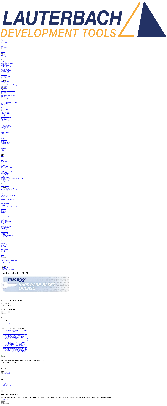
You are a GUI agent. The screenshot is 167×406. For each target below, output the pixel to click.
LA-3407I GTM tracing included (10, 323)
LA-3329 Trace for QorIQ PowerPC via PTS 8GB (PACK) (15, 334)
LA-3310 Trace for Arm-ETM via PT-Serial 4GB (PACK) (15, 349)
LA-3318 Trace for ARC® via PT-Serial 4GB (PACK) (14, 336)
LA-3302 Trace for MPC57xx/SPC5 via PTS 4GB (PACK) (15, 342)
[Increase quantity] (9, 312)
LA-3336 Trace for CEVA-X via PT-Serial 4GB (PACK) (15, 351)
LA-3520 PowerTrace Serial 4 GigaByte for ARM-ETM (14, 352)
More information (4, 399)
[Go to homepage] (83, 36)
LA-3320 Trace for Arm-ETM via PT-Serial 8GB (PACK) (15, 330)
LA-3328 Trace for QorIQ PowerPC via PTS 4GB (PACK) (15, 340)
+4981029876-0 (7, 372)
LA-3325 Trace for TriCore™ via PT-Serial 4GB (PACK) (15, 343)
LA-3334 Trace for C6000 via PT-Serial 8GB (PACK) (14, 335)
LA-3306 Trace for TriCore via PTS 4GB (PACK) (13, 332)
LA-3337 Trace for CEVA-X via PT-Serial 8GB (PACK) (15, 348)
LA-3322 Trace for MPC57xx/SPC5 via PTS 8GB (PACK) (15, 347)
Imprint (4, 383)
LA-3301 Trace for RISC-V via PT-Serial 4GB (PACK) (14, 341)
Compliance (5, 386)
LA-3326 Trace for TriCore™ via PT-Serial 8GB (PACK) (15, 344)
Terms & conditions (7, 385)
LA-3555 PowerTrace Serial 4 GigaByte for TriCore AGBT (15, 338)
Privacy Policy (6, 384)
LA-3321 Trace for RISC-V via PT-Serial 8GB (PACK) (14, 331)
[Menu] (1, 39)
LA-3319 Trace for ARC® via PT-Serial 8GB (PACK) (14, 337)
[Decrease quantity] (2, 312)
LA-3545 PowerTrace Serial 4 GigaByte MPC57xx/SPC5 (15, 350)
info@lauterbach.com (7, 373)
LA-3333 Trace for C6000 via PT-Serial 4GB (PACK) (14, 345)
